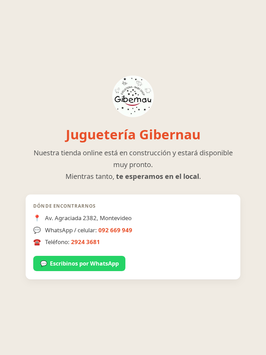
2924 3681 (85, 242)
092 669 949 (115, 230)
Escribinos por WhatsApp (79, 263)
